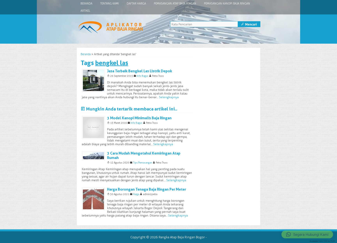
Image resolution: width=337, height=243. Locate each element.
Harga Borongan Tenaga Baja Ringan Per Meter (146, 189)
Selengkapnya (169, 97)
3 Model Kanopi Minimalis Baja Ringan (139, 118)
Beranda (86, 3)
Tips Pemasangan (142, 162)
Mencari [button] (249, 24)
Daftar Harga (136, 3)
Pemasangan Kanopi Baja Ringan (227, 3)
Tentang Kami (109, 3)
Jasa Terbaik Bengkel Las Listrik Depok (139, 71)
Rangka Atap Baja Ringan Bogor (182, 237)
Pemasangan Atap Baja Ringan (175, 3)
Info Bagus (142, 75)
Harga (136, 194)
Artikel (85, 10)
